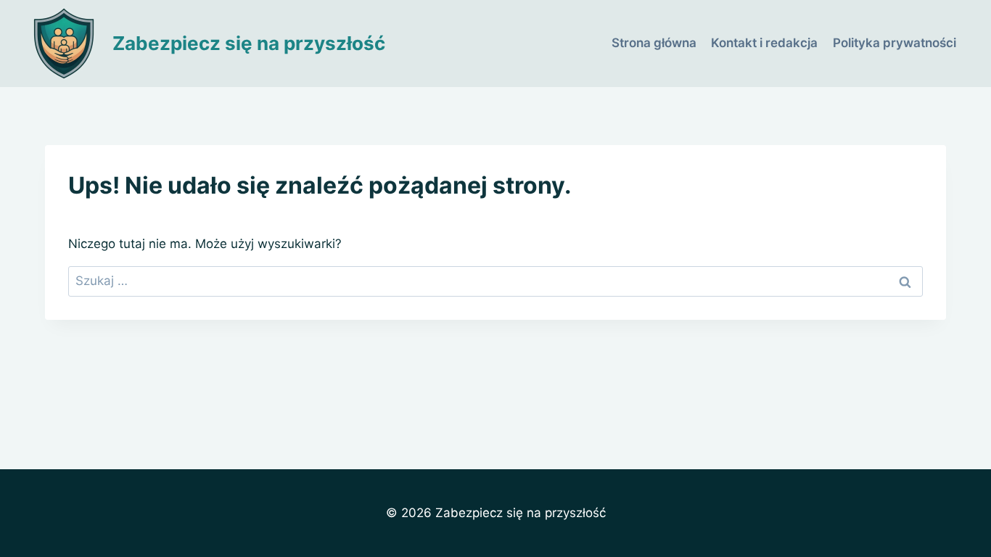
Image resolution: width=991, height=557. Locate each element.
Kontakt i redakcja (764, 43)
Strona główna (654, 43)
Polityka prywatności (894, 43)
